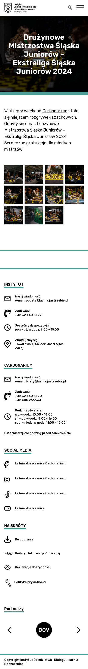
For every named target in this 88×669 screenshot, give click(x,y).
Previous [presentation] (9, 630)
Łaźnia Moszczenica (30, 463)
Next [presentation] (78, 630)
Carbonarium (55, 463)
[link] (55, 110)
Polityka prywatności (29, 582)
